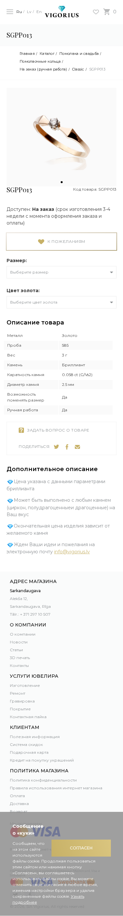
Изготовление (25, 685)
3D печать (20, 657)
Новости (19, 642)
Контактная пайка (28, 716)
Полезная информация (35, 736)
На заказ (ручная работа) (43, 69)
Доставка (19, 803)
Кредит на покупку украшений (42, 760)
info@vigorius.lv (72, 552)
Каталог (47, 53)
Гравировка (22, 701)
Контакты (19, 665)
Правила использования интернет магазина (56, 787)
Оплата (17, 795)
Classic (78, 69)
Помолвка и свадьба (79, 53)
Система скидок (26, 744)
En (39, 11)
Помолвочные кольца (40, 61)
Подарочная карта (29, 752)
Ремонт (17, 693)
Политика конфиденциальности (43, 780)
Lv (29, 11)
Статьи (16, 649)
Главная (27, 53)
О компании (22, 634)
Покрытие (20, 708)
